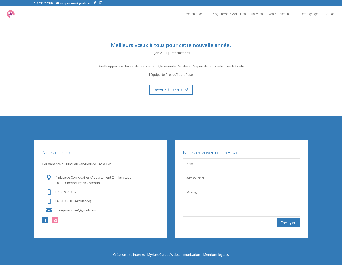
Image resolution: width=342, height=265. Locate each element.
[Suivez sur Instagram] (55, 220)
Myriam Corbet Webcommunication (173, 254)
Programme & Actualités (229, 14)
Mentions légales (216, 254)
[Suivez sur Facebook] (45, 220)
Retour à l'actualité (171, 90)
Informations (180, 53)
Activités (257, 14)
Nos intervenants (279, 14)
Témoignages (309, 14)
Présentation (194, 14)
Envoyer (288, 223)
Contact (330, 14)
